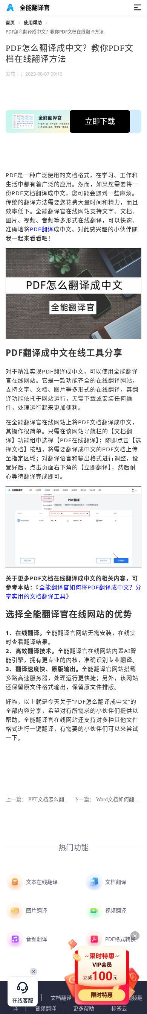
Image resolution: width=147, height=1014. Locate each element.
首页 (10, 23)
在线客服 (22, 1000)
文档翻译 (115, 881)
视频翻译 (115, 910)
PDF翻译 (42, 229)
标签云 (119, 1008)
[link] (10, 23)
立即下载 (100, 121)
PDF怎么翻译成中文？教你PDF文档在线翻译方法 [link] (55, 32)
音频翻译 (35, 939)
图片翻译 (35, 910)
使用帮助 (33, 23)
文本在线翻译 (41, 881)
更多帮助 (83, 1008)
